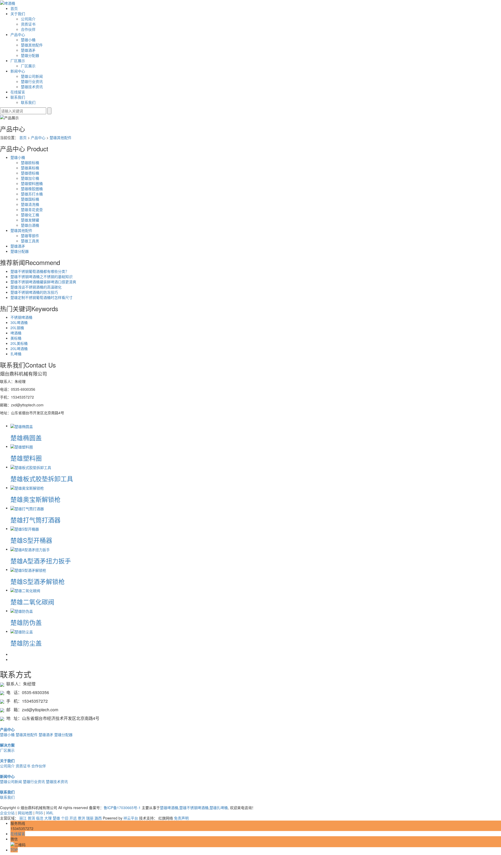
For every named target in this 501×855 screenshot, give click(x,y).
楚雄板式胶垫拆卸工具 (41, 478)
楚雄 (56, 818)
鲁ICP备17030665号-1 (122, 807)
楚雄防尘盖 (26, 642)
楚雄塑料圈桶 (32, 183)
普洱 (31, 818)
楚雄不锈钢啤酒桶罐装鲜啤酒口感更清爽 (43, 281)
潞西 (98, 818)
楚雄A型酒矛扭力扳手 (40, 560)
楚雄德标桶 (30, 173)
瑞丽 (89, 818)
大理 (48, 818)
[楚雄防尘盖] (21, 631)
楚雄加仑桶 (30, 178)
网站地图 (25, 812)
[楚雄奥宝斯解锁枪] (27, 487)
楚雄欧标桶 (30, 162)
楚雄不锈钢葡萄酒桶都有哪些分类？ (39, 271)
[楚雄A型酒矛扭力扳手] (30, 549)
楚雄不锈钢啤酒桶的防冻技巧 (34, 292)
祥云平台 (130, 818)
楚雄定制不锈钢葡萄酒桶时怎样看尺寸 (41, 297)
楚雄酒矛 (28, 50)
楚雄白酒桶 (30, 225)
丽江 (23, 818)
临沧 (39, 818)
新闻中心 (17, 71)
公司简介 (28, 18)
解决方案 (7, 745)
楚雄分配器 (30, 55)
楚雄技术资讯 (32, 86)
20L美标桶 (19, 343)
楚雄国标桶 (30, 199)
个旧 (64, 818)
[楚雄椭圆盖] (21, 425)
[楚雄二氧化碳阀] (25, 590)
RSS (39, 812)
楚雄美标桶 (30, 167)
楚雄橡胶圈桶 (32, 188)
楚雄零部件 (30, 235)
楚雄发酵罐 (30, 219)
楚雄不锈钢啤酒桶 (193, 807)
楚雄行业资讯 (32, 81)
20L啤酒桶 (19, 348)
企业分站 (7, 812)
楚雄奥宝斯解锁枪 (35, 499)
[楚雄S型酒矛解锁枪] (28, 569)
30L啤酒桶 (19, 322)
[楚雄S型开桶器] (24, 528)
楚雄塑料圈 (26, 457)
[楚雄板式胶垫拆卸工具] (30, 466)
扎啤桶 (15, 353)
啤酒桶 (15, 332)
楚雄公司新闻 (32, 76)
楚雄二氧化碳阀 (32, 601)
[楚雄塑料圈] (21, 446)
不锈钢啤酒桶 (21, 317)
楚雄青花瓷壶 (32, 209)
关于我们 (17, 13)
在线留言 (17, 91)
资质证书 (28, 24)
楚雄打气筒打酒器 (35, 519)
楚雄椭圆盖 (26, 437)
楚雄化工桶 (30, 214)
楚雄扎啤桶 (219, 807)
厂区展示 (17, 60)
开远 (73, 818)
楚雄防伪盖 (26, 622)
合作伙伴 (28, 29)
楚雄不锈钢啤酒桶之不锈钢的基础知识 (41, 276)
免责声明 (181, 818)
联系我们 (17, 97)
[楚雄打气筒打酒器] (27, 507)
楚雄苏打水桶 (32, 193)
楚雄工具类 (30, 240)
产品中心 (17, 34)
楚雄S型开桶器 (31, 540)
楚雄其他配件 (32, 44)
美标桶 (15, 338)
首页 (14, 8)
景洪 (81, 818)
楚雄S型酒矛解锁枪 (37, 581)
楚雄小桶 (28, 39)
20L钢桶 (17, 327)
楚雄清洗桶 (30, 204)
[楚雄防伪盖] (21, 610)
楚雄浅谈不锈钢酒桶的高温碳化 (36, 287)
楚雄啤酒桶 (169, 807)
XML (49, 812)
